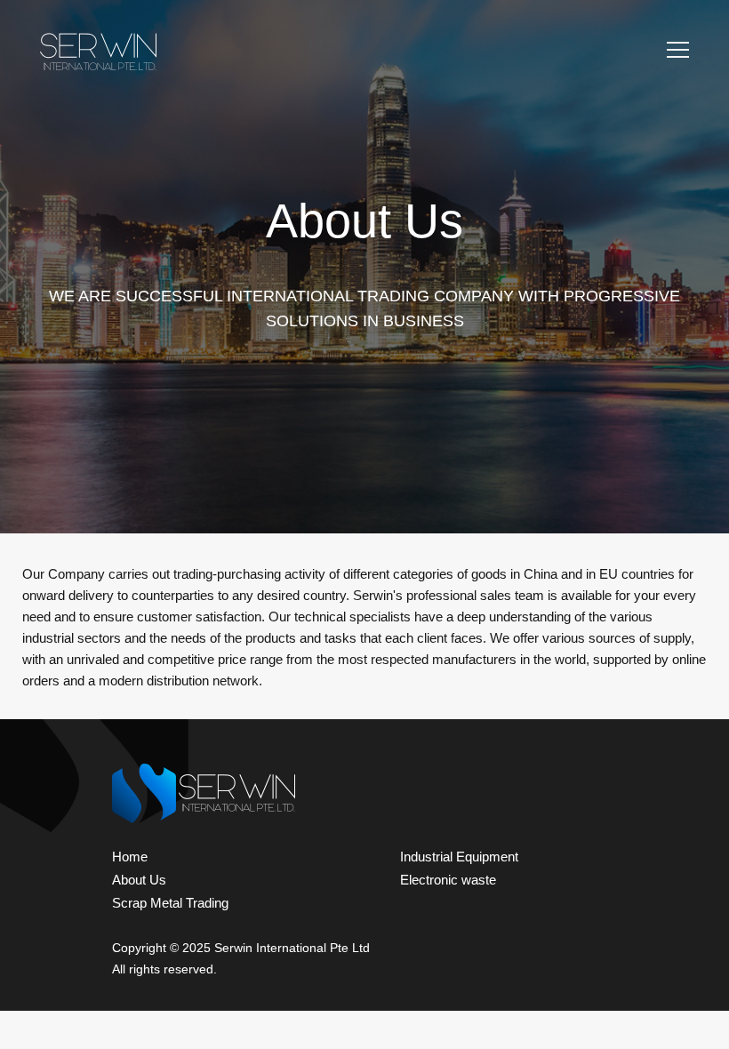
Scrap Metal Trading (170, 902)
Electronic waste (448, 879)
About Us (139, 879)
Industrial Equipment (459, 856)
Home (130, 856)
